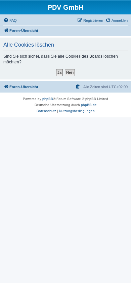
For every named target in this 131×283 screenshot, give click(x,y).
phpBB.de (89, 105)
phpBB (47, 99)
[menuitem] (10, 20)
